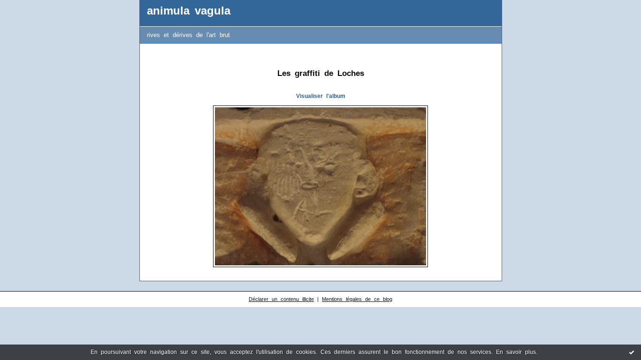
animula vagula (188, 11)
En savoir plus (516, 352)
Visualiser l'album (320, 96)
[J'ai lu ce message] (631, 352)
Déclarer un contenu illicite (281, 299)
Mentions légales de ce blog (357, 299)
